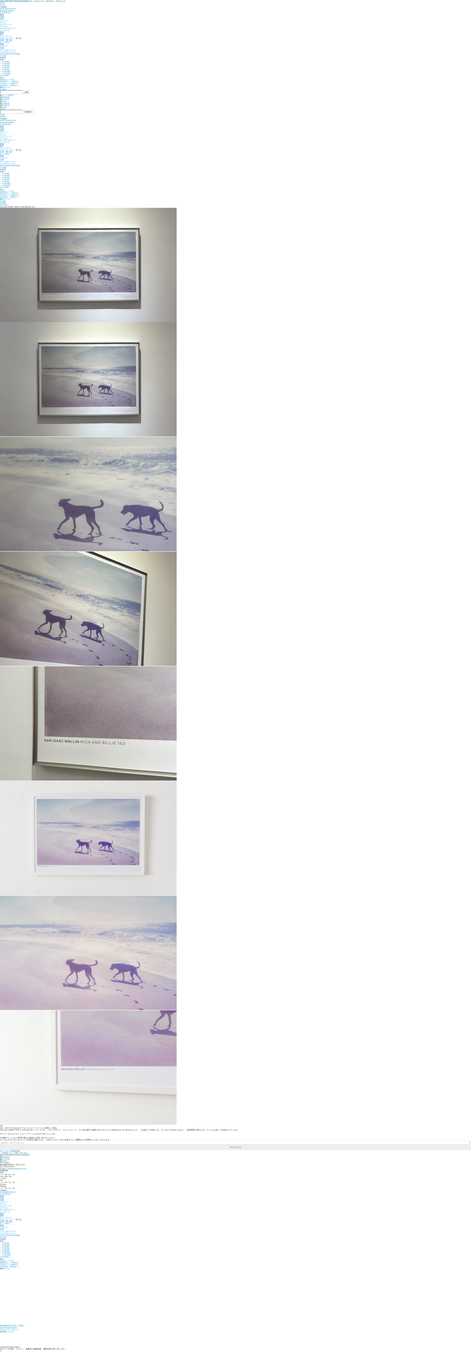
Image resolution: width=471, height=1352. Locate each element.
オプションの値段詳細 (10, 1151)
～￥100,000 (5, 71)
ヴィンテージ (6, 36)
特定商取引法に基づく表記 (12, 1326)
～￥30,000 (4, 66)
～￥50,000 (4, 68)
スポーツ (4, 46)
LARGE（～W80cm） (9, 83)
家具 (2, 34)
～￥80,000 (4, 70)
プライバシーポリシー (10, 1330)
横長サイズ (5, 87)
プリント (4, 20)
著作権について (7, 1332)
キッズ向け (5, 42)
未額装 (3, 58)
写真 (2, 17)
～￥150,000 (5, 73)
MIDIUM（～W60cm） (10, 81)
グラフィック (6, 24)
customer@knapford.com (16, 1169)
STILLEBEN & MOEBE (10, 54)
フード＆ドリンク (8, 50)
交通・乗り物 (6, 40)
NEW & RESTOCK (8, 9)
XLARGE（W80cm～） (10, 85)
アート (3, 22)
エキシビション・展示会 (11, 38)
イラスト (4, 26)
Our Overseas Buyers (8, 1328)
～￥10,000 (4, 62)
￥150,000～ (5, 75)
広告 (2, 48)
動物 (2, 44)
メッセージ (5, 30)
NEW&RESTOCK (7, 1192)
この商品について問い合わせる (13, 1153)
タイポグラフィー (8, 28)
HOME (3, 203)
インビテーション (8, 52)
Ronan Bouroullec (7, 11)
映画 (2, 15)
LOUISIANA (5, 13)
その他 (3, 56)
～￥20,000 (4, 64)
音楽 (2, 19)
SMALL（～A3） (7, 79)
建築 (2, 32)
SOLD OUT (235, 1147)
